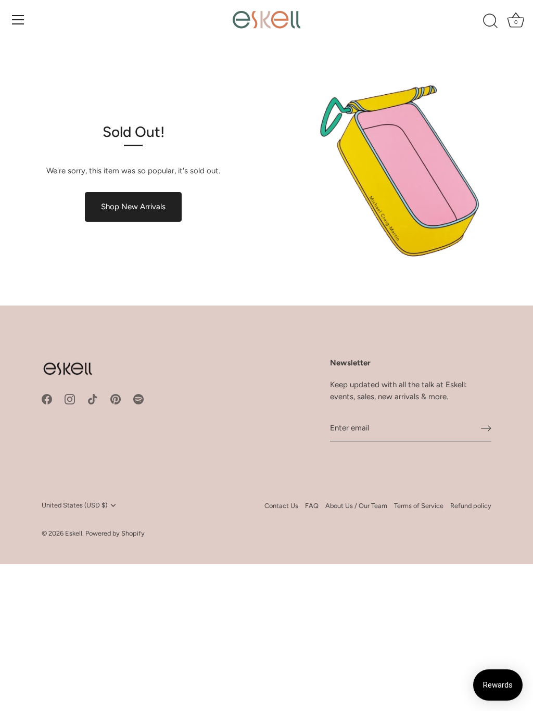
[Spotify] (138, 398)
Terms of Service (418, 506)
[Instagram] (70, 398)
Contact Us (281, 506)
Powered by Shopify (115, 533)
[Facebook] (47, 398)
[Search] (490, 21)
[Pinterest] (115, 398)
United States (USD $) (74, 505)
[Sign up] (486, 428)
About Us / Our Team (356, 506)
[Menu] (18, 19)
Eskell (73, 533)
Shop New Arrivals (133, 206)
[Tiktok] (92, 398)
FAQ (312, 506)
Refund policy (470, 506)
